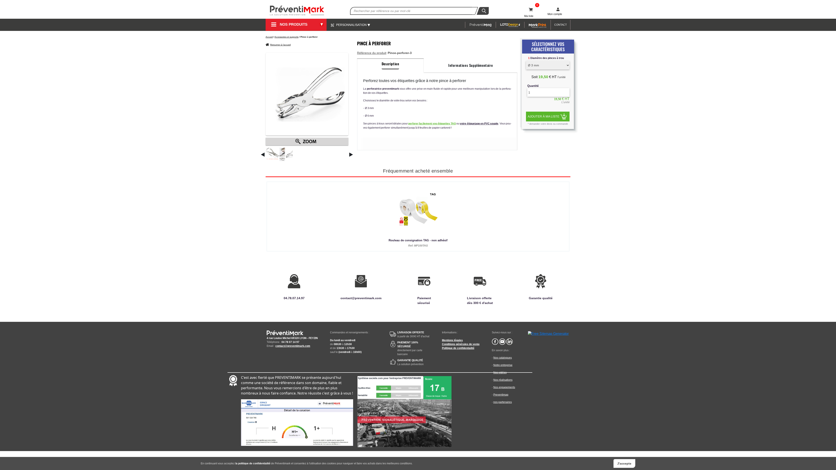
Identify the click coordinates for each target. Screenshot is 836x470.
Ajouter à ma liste (543, 116)
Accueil (269, 37)
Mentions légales (452, 340)
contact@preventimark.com (292, 345)
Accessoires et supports (286, 37)
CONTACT (560, 24)
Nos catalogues (502, 357)
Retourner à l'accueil (280, 45)
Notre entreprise (502, 365)
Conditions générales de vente (461, 344)
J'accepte (624, 463)
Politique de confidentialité (458, 348)
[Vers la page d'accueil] (297, 10)
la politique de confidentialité (252, 463)
